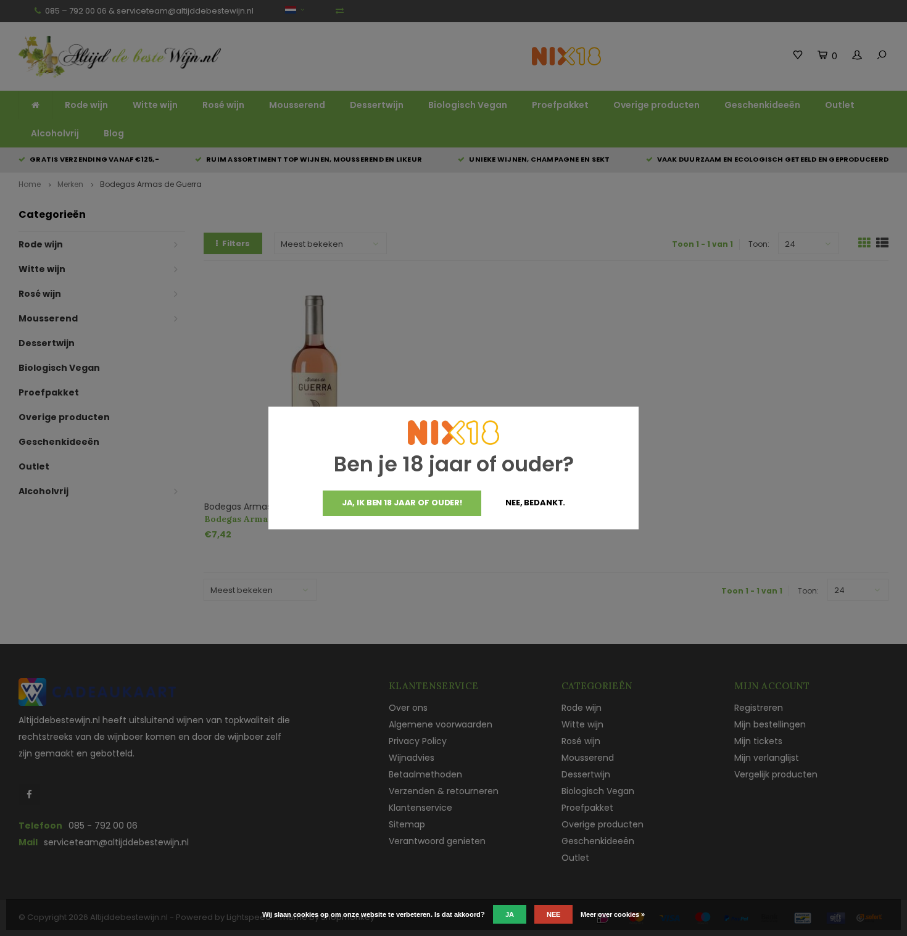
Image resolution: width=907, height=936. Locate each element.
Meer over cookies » (613, 914)
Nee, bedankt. (535, 502)
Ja (509, 914)
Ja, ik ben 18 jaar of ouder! (402, 502)
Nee (553, 914)
